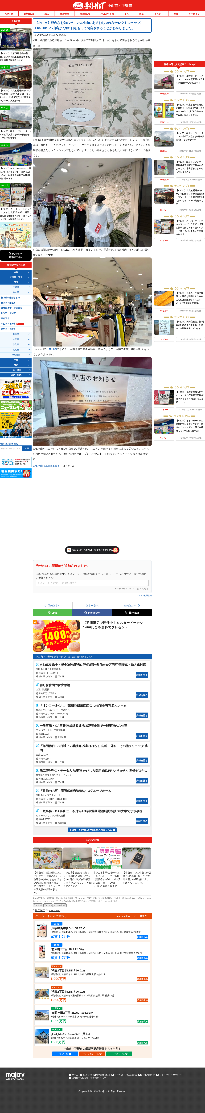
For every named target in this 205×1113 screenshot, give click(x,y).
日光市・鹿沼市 (8, 313)
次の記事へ (130, 605)
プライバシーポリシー (170, 1074)
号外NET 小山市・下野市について (89, 1078)
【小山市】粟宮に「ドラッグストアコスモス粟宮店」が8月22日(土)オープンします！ (190, 79)
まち (126, 13)
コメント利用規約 (144, 595)
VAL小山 (48, 905)
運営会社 (87, 1074)
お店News (85, 13)
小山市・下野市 (119, 6)
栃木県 (62, 34)
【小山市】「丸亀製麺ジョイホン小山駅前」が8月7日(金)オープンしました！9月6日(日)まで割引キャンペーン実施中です (190, 197)
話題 (141, 13)
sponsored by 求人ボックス (80, 657)
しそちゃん (54, 910)
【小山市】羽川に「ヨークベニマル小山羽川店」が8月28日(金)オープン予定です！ (190, 136)
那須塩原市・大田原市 (11, 308)
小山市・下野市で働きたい (50, 656)
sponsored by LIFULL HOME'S (131, 916)
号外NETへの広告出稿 (125, 1074)
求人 (47, 13)
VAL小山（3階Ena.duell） (48, 465)
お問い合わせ (148, 1074)
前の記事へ (54, 605)
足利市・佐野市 (8, 329)
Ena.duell (38, 905)
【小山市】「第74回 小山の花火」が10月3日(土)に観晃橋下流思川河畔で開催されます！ (15, 56)
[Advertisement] (179, 40)
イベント (158, 13)
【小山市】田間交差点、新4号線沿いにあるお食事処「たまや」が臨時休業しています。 (190, 325)
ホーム (75, 1074)
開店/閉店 (64, 13)
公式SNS (51, 349)
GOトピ (9, 13)
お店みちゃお (107, 13)
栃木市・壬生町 (8, 303)
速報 (176, 13)
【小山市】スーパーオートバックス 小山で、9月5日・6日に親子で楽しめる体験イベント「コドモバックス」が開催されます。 (189, 228)
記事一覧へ (92, 605)
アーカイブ (194, 13)
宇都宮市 (5, 318)
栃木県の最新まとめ (10, 298)
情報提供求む (103, 1074)
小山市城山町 (60, 905)
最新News (29, 13)
